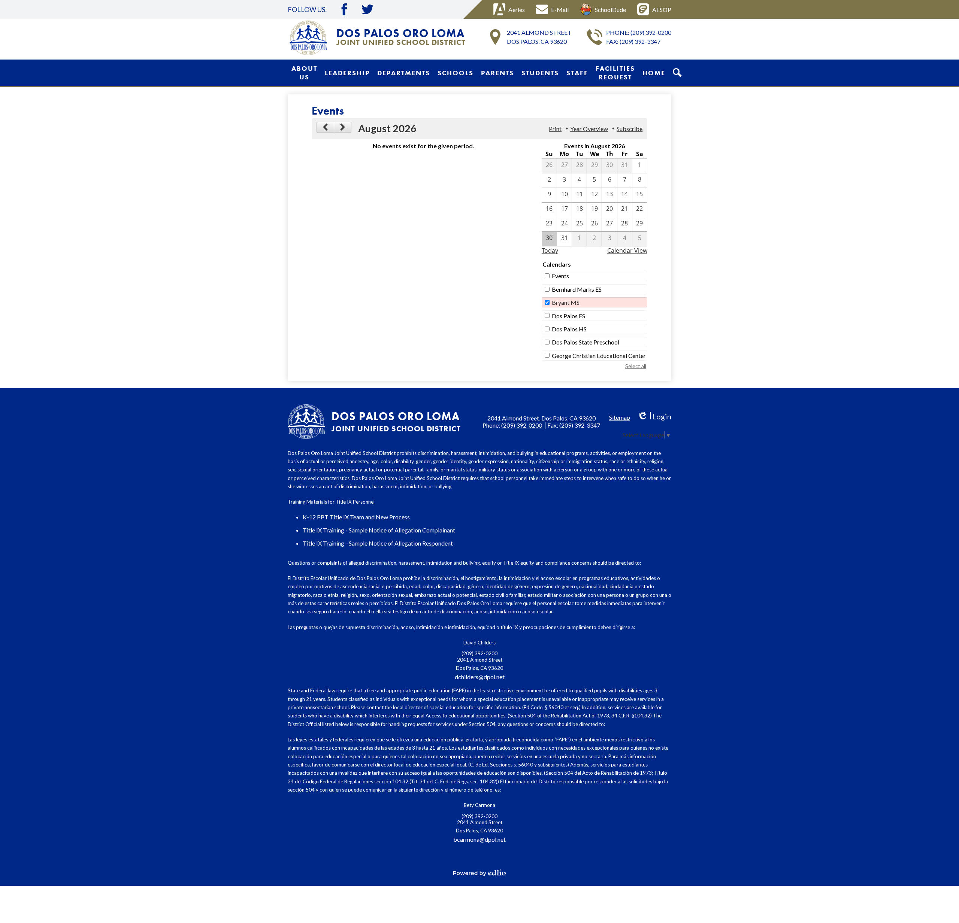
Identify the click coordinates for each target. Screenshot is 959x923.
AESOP (661, 9)
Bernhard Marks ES (577, 289)
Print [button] (555, 128)
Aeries (516, 9)
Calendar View (627, 250)
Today (550, 250)
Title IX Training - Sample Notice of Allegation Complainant (379, 530)
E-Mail (560, 9)
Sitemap (619, 417)
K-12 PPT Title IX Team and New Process (356, 516)
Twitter (367, 9)
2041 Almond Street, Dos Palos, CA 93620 (541, 418)
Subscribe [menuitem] (629, 128)
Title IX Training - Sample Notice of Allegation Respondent (378, 543)
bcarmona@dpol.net (479, 839)
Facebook (344, 9)
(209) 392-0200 (650, 32)
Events (560, 275)
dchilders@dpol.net (480, 676)
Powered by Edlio (479, 873)
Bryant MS (566, 302)
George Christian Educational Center (599, 355)
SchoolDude (610, 9)
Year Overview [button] (589, 128)
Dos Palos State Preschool (585, 342)
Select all (635, 366)
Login (654, 416)
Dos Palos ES (568, 315)
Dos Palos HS (569, 329)
